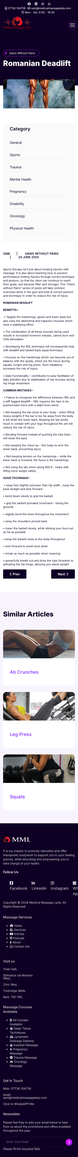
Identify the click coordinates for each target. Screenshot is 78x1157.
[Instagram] (42, 4)
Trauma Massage (25, 1057)
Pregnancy (18, 191)
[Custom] (49, 4)
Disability (17, 204)
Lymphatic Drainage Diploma (22, 1039)
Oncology (17, 216)
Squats (17, 796)
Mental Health (20, 179)
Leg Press (21, 734)
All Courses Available (19, 1022)
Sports (15, 155)
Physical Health (22, 228)
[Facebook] (29, 4)
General (16, 142)
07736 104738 (17, 8)
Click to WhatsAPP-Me (18, 1104)
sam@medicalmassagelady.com (51, 8)
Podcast (18, 938)
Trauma (15, 167)
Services (19, 929)
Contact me (21, 946)
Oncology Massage (18, 1064)
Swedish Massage (25, 1045)
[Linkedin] (36, 4)
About (16, 942)
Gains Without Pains (22, 53)
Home (17, 925)
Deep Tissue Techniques (20, 1030)
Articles (18, 934)
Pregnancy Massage (19, 1051)
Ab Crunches (24, 672)
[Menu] (72, 25)
